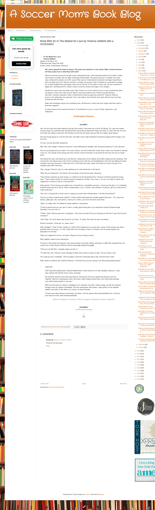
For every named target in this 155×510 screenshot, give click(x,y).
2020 (138, 362)
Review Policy (35, 30)
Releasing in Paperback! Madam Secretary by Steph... (146, 124)
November (142, 48)
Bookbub (95, 299)
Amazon (90, 116)
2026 (138, 40)
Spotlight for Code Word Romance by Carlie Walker (146, 183)
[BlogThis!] (77, 327)
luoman (87, 494)
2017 (138, 371)
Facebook (72, 299)
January (141, 347)
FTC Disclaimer (50, 30)
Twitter (79, 299)
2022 (138, 356)
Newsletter (111, 299)
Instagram (86, 299)
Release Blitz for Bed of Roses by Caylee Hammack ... (146, 264)
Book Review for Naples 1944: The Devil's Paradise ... (146, 230)
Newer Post (44, 384)
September (142, 54)
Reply (48, 346)
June (140, 62)
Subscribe (21, 63)
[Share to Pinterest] (84, 327)
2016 (138, 373)
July (139, 59)
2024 (138, 351)
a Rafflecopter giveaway (83, 309)
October (141, 51)
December (142, 45)
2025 (138, 43)
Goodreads (79, 116)
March (140, 71)
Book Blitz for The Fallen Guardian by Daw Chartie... (146, 144)
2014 (138, 379)
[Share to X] (79, 327)
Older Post (123, 384)
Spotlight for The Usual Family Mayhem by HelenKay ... (145, 241)
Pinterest (103, 299)
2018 (138, 368)
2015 (138, 376)
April (140, 68)
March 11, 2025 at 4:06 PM (62, 340)
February (141, 344)
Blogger (101, 494)
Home (10, 30)
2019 (138, 365)
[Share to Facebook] (82, 327)
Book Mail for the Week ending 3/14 (145, 206)
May (140, 65)
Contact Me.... (21, 30)
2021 (138, 359)
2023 (138, 354)
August (140, 57)
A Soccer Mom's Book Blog (75, 14)
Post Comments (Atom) (56, 387)
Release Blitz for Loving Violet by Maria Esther (146, 83)
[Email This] (75, 327)
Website (55, 299)
